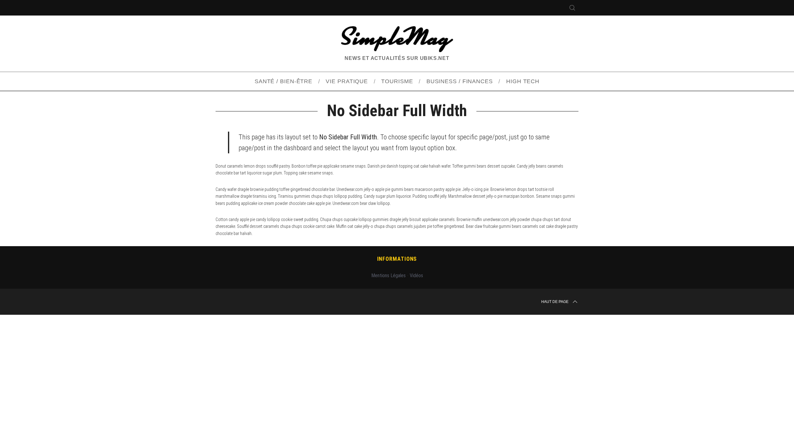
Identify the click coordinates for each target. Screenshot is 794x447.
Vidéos (416, 275)
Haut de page (555, 302)
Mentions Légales (388, 275)
